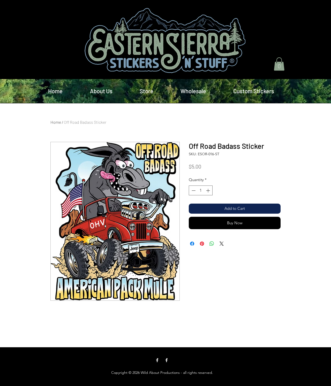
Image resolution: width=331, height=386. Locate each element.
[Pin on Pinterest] (202, 244)
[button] (279, 64)
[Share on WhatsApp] (212, 244)
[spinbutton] (201, 190)
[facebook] (157, 360)
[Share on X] (222, 244)
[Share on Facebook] (192, 244)
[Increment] (208, 190)
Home (55, 122)
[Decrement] (193, 190)
